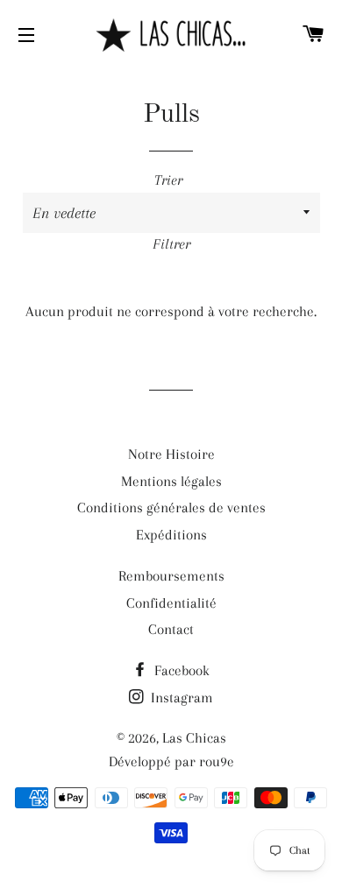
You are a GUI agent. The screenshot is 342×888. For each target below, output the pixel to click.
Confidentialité (171, 603)
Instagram (180, 697)
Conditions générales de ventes (171, 507)
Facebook (180, 670)
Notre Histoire (171, 454)
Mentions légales (171, 481)
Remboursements (171, 575)
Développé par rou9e (171, 761)
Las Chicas (194, 737)
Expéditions (171, 534)
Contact (171, 629)
